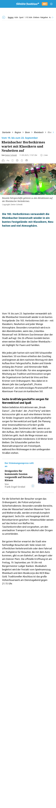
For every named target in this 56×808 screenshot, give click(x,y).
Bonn (27, 132)
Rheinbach (38, 132)
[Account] (51, 4)
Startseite (6, 132)
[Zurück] (3, 17)
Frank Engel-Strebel (15, 486)
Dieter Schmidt (11, 155)
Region (18, 132)
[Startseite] (27, 4)
